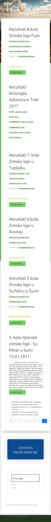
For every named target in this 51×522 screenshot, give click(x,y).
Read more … (18, 72)
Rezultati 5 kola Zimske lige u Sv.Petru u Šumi (24, 284)
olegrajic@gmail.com (27, 56)
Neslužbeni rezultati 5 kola (19, 297)
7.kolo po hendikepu (16, 178)
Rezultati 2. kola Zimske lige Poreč (25, 412)
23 (44, 421)
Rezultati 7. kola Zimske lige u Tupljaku (24, 161)
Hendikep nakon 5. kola (17, 302)
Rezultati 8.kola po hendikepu (20, 46)
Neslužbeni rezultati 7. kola (19, 173)
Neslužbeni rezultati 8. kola (19, 41)
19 (25, 421)
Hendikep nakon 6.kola (17, 243)
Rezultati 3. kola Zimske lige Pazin (24, 405)
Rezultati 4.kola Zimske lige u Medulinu (26, 402)
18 (20, 421)
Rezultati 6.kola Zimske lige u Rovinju (23, 225)
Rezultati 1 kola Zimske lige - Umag (25, 415)
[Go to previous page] (16, 421)
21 (35, 421)
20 (30, 421)
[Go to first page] (11, 421)
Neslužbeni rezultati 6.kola (19, 237)
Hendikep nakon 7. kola (17, 183)
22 (40, 421)
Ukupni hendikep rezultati (18, 51)
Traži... (13, 484)
